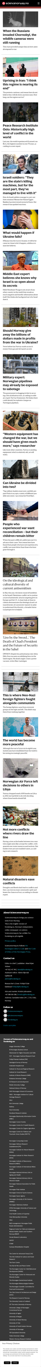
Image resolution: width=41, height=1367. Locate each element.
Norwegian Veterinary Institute (18, 1205)
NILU (10, 1100)
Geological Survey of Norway (18, 1062)
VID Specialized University (17, 1333)
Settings (15, 1362)
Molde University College (17, 1085)
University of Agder (15, 1313)
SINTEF (11, 1240)
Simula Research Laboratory (18, 1237)
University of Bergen (15, 1317)
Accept (7, 1362)
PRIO (10, 1220)
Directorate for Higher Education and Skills (22, 1053)
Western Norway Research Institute (20, 1339)
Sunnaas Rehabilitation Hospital (19, 1247)
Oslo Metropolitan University (18, 1217)
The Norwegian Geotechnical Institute (20, 1280)
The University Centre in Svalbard (19, 1301)
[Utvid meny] (38, 3)
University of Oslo (14, 1323)
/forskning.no (13, 1020)
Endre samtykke (9, 1025)
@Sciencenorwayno (15, 1015)
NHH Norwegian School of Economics (21, 1091)
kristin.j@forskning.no (26, 994)
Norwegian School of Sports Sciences (20, 1193)
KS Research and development (19, 1082)
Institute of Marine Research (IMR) (20, 1075)
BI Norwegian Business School (18, 1050)
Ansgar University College (17, 1046)
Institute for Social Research (18, 1072)
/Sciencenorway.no (15, 1011)
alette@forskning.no (12, 979)
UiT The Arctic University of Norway (20, 1304)
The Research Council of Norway (19, 1298)
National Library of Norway (17, 1088)
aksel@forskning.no (25, 969)
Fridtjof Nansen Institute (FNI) (18, 1059)
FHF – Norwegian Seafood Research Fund (22, 1056)
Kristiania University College (17, 1078)
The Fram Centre (14, 1262)
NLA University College (16, 1103)
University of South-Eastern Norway (20, 1326)
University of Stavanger (16, 1329)
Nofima (11, 1107)
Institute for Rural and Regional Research (21, 1069)
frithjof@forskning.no (20, 986)
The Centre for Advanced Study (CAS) (21, 1254)
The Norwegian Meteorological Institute (21, 1283)
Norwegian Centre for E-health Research (21, 1125)
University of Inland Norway (18, 1320)
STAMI (11, 1244)
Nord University (14, 1110)
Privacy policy (10, 941)
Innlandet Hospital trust (16, 1066)
